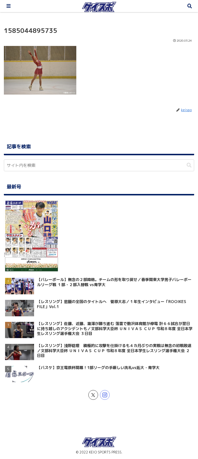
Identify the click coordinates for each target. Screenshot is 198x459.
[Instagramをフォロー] (105, 395)
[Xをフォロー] (93, 395)
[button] (189, 165)
